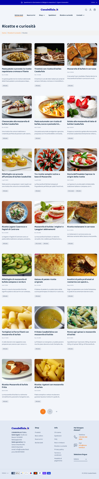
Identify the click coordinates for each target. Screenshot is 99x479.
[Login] (90, 10)
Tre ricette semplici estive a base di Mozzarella (47, 175)
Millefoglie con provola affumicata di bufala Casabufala (16, 175)
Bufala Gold (39, 443)
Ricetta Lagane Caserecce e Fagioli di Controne (14, 228)
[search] (86, 10)
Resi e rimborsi (59, 443)
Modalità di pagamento (58, 459)
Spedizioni (57, 436)
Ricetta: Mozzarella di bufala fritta (15, 386)
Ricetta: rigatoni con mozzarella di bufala (49, 386)
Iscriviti (23, 473)
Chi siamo (57, 432)
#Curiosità (71, 191)
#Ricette (5, 86)
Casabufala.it (91, 473)
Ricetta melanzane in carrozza (81, 227)
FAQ (55, 439)
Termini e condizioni (57, 454)
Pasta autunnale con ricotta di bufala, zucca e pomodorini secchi (48, 122)
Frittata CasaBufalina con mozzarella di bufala (46, 333)
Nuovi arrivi (39, 439)
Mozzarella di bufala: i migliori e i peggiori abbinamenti (49, 228)
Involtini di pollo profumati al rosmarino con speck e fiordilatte (80, 280)
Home (4, 33)
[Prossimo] (56, 411)
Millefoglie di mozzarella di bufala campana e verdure (14, 280)
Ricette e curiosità (14, 33)
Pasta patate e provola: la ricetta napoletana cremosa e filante (16, 70)
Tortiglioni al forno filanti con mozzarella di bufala (15, 333)
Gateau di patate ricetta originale (45, 280)
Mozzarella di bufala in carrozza (81, 69)
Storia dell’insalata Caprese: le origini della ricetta (81, 175)
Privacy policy (59, 449)
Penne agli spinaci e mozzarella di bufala (81, 333)
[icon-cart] (94, 10)
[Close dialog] (43, 445)
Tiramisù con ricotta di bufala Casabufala (48, 70)
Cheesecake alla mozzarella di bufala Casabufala (15, 122)
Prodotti (38, 432)
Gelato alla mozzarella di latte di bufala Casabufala (81, 122)
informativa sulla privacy (11, 468)
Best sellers (39, 436)
